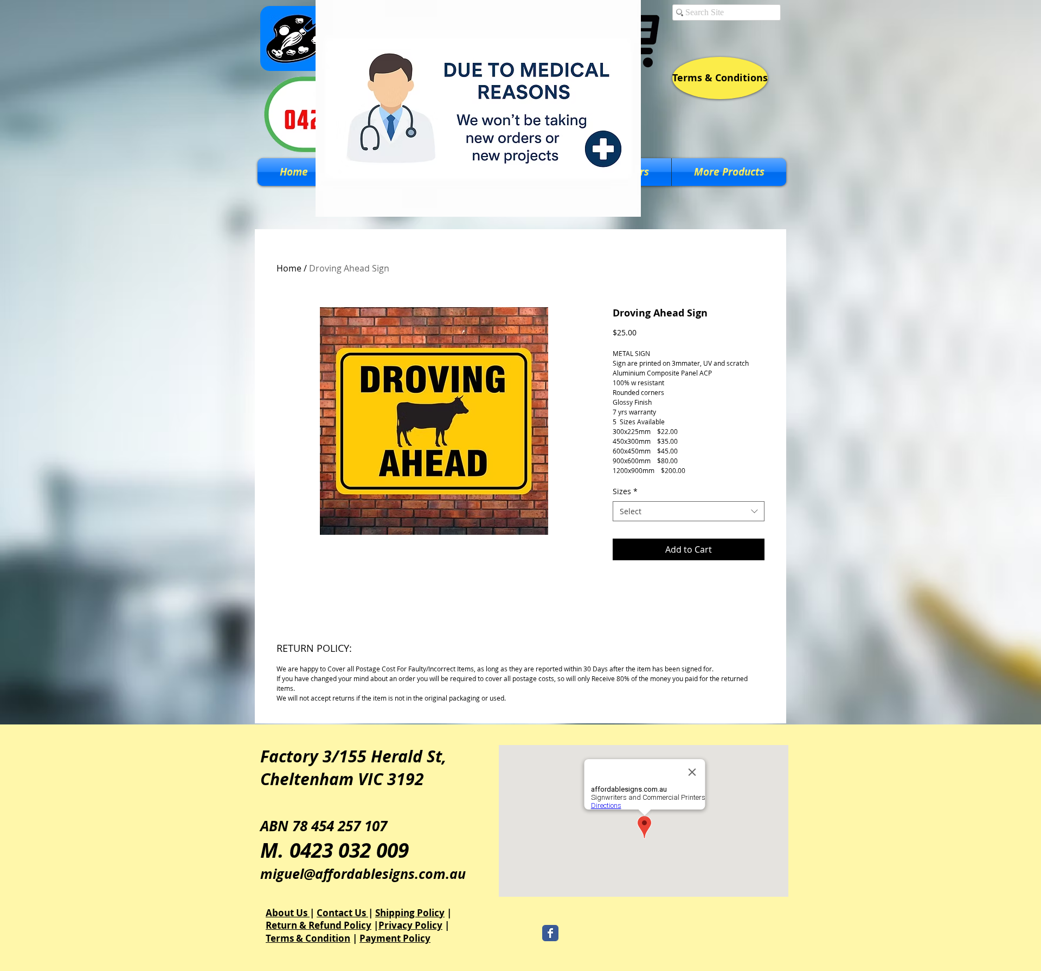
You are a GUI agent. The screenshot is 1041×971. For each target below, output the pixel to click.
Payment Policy (394, 938)
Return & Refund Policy (318, 925)
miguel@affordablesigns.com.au (363, 873)
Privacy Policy (410, 925)
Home (289, 268)
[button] (729, 172)
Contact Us (342, 913)
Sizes (625, 491)
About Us (288, 913)
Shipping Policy (410, 913)
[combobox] (688, 511)
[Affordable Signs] (550, 933)
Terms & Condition (308, 938)
